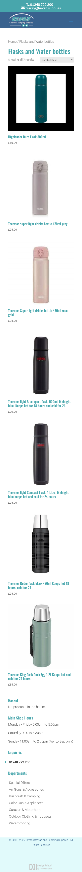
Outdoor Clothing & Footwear (30, 816)
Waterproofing (19, 823)
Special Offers (19, 783)
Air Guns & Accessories (26, 789)
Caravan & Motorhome (25, 810)
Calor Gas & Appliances (26, 803)
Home (12, 41)
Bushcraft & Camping (24, 796)
